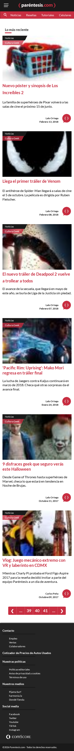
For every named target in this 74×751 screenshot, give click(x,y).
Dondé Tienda (16, 699)
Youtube (13, 722)
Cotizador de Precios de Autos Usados (26, 653)
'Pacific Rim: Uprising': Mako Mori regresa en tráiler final (33, 370)
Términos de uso (18, 677)
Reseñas (31, 15)
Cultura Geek (12, 42)
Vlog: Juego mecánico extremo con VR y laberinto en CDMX (33, 563)
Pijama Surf (15, 691)
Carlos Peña (51, 593)
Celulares (65, 15)
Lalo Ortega (52, 118)
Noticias (15, 15)
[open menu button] (6, 5)
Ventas (12, 642)
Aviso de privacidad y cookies (24, 673)
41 (45, 610)
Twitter (13, 718)
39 (29, 610)
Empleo (13, 638)
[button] (5, 15)
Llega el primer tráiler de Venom (31, 181)
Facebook (14, 714)
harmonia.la (15, 695)
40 (37, 610)
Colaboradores (17, 646)
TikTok (12, 725)
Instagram (14, 729)
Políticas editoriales (19, 669)
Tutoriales (47, 15)
